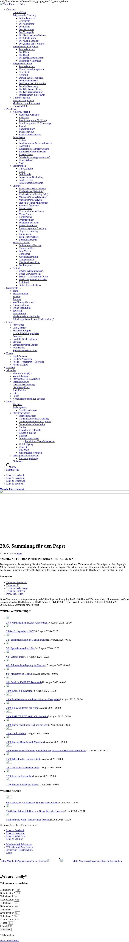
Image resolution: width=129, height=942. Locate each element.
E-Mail (4, 926)
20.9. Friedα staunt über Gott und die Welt (27, 725)
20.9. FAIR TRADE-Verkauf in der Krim (27, 716)
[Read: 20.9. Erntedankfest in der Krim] (9, 703)
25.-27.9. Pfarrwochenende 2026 (22, 767)
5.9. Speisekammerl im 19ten (20, 648)
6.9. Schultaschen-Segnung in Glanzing (26, 665)
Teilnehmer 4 (7, 909)
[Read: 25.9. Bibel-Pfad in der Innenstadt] (9, 754)
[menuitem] (67, 58)
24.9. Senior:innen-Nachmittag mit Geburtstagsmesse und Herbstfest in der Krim (46, 750)
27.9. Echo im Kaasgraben (19, 776)
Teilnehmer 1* (7, 889)
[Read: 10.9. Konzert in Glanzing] (9, 686)
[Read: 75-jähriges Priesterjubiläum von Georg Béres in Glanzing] (9, 806)
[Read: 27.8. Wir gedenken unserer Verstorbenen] (9, 618)
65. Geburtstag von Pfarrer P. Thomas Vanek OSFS (31, 802)
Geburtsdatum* (8, 893)
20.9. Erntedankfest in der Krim (22, 708)
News (19, 553)
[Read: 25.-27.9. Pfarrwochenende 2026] (9, 762)
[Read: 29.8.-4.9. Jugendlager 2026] (9, 626)
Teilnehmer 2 (7, 896)
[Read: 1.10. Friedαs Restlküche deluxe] (9, 780)
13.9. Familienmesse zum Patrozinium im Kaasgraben (33, 699)
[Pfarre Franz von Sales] (12, 4)
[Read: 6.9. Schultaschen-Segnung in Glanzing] (9, 660)
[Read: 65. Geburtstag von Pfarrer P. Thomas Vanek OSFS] (9, 797)
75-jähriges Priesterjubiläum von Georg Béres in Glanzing (35, 811)
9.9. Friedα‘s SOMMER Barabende (24, 682)
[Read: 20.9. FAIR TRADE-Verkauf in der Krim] (9, 711)
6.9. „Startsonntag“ (15, 656)
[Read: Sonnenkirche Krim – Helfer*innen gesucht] (9, 815)
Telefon (4, 922)
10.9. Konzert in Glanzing (19, 690)
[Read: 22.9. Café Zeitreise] (9, 728)
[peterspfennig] (64, 492)
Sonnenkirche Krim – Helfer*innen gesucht (28, 819)
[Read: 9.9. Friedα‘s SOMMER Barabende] (9, 677)
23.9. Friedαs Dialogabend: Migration (25, 742)
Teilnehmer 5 (7, 916)
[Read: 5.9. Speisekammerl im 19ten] (9, 643)
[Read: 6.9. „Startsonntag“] (9, 652)
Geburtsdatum (7, 899)
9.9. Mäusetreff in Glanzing (20, 673)
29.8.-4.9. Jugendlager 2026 (20, 631)
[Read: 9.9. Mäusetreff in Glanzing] (9, 669)
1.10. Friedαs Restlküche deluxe (22, 784)
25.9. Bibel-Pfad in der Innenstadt (23, 759)
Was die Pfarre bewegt (12, 489)
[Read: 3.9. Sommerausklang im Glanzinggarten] (9, 635)
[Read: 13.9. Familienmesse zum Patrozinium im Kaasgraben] (9, 694)
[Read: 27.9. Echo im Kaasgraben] (9, 771)
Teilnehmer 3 (7, 903)
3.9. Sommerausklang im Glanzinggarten (26, 639)
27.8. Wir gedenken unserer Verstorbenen (26, 622)
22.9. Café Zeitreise (16, 733)
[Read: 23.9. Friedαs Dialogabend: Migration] (9, 737)
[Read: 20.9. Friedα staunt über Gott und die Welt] (9, 720)
